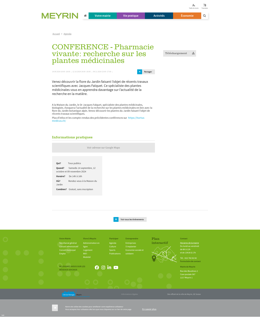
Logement (87, 250)
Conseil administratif (68, 246)
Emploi (62, 253)
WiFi (85, 253)
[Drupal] (61, 16)
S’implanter (131, 246)
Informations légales (129, 294)
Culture (112, 246)
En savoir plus (149, 309)
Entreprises (131, 243)
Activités (159, 16)
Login (2, 315)
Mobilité (87, 257)
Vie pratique (130, 16)
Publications (115, 253)
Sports (112, 250)
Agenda (67, 33)
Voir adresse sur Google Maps (103, 147)
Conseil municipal (67, 250)
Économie (187, 16)
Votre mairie (102, 16)
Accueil (56, 33)
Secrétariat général (68, 243)
